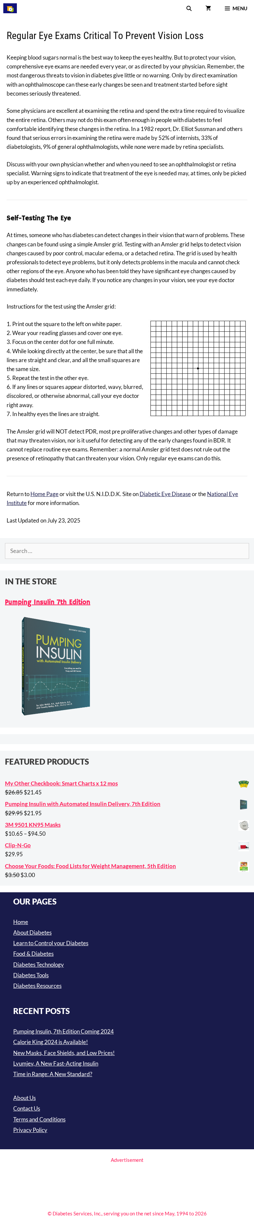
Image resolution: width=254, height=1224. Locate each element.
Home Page (44, 493)
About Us (24, 1097)
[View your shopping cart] (208, 8)
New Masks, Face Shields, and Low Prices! (64, 1052)
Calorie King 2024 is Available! (50, 1041)
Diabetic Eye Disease (165, 493)
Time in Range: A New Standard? (52, 1074)
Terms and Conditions (39, 1119)
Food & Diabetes (33, 953)
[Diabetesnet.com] (10, 8)
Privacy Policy (30, 1129)
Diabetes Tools (31, 975)
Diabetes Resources (37, 985)
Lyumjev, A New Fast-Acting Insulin (55, 1063)
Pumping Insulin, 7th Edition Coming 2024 (63, 1031)
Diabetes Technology (38, 964)
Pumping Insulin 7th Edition (47, 602)
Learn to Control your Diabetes (50, 943)
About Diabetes (32, 932)
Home (20, 921)
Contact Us (26, 1108)
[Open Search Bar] (188, 8)
